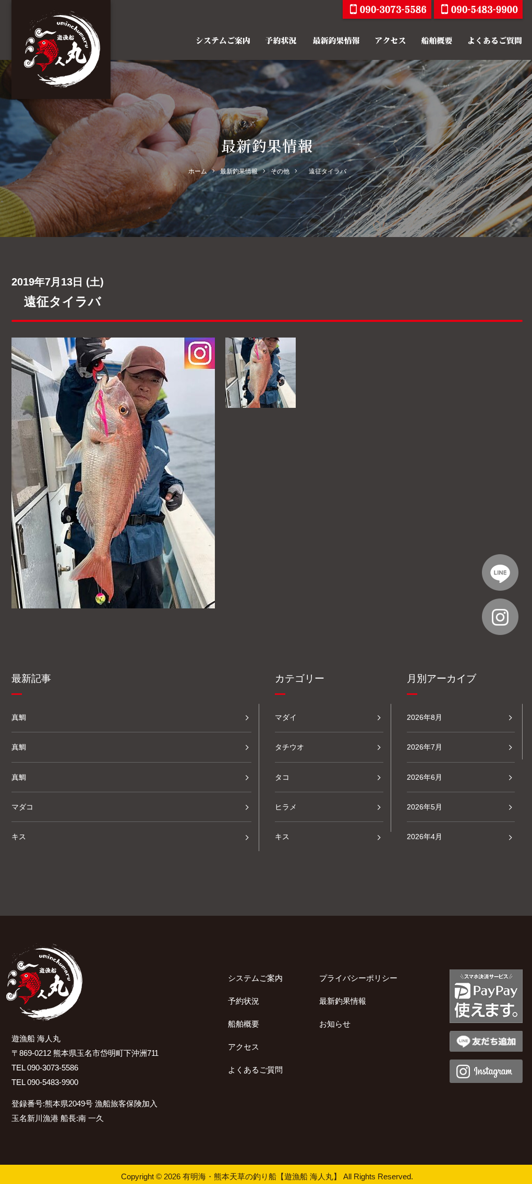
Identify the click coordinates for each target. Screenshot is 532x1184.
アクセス (243, 1046)
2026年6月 (424, 777)
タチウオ (289, 747)
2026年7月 (424, 747)
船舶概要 (243, 1023)
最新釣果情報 (342, 1000)
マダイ (286, 717)
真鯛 (18, 717)
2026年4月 (424, 836)
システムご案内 (255, 978)
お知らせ (334, 1023)
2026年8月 (424, 717)
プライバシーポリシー (358, 978)
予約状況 (243, 1000)
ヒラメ (286, 807)
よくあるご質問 (255, 1069)
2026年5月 (424, 807)
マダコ (22, 807)
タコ (282, 777)
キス (18, 836)
